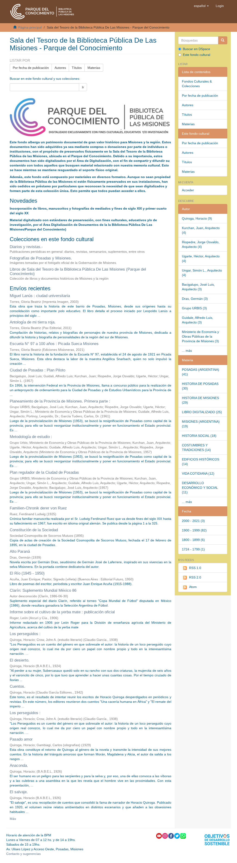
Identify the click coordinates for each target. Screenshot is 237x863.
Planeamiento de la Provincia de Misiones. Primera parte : (60, 401)
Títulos (77, 68)
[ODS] (217, 839)
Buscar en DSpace (196, 49)
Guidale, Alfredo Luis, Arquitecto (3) (197, 320)
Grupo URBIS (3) (194, 308)
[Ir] (222, 40)
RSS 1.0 (195, 568)
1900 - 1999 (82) (194, 530)
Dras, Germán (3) (195, 298)
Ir (83, 87)
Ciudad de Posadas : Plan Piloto (37, 370)
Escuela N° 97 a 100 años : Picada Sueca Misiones (54, 344)
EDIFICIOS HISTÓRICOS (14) (200, 461)
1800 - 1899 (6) (193, 540)
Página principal (30, 27)
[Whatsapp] (183, 835)
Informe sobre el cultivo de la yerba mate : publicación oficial (62, 612)
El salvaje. (19, 792)
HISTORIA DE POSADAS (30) (200, 386)
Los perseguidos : (25, 634)
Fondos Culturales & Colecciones (197, 84)
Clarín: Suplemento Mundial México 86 (43, 590)
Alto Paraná (20, 551)
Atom (193, 587)
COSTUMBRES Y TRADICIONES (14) (196, 447)
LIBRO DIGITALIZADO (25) (202, 412)
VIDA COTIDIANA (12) (198, 473)
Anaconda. (19, 765)
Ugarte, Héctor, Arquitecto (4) (201, 258)
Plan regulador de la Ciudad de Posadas (44, 472)
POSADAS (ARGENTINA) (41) (200, 372)
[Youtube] (159, 835)
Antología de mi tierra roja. (33, 322)
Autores (60, 68)
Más (13, 819)
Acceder (188, 190)
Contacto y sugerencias (23, 854)
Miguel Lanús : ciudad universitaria (40, 296)
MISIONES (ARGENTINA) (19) (201, 424)
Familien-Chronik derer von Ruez (38, 508)
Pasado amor (21, 739)
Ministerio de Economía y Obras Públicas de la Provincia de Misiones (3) (200, 336)
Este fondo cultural (196, 55)
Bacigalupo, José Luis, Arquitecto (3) (198, 287)
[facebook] (171, 835)
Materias (93, 68)
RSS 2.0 (195, 577)
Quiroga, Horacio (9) (197, 218)
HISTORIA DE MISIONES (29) (200, 400)
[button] (201, 6)
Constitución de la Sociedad (34, 530)
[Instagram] (165, 835)
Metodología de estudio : (31, 437)
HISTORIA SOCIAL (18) (199, 436)
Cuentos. (17, 686)
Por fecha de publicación (31, 68)
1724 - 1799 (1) (193, 549)
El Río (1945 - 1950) (27, 573)
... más (187, 350)
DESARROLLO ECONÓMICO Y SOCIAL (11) (200, 487)
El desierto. (19, 660)
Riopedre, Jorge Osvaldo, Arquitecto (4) (200, 244)
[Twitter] (177, 835)
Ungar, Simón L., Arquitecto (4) (202, 272)
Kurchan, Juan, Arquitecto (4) (201, 230)
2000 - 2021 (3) (193, 521)
